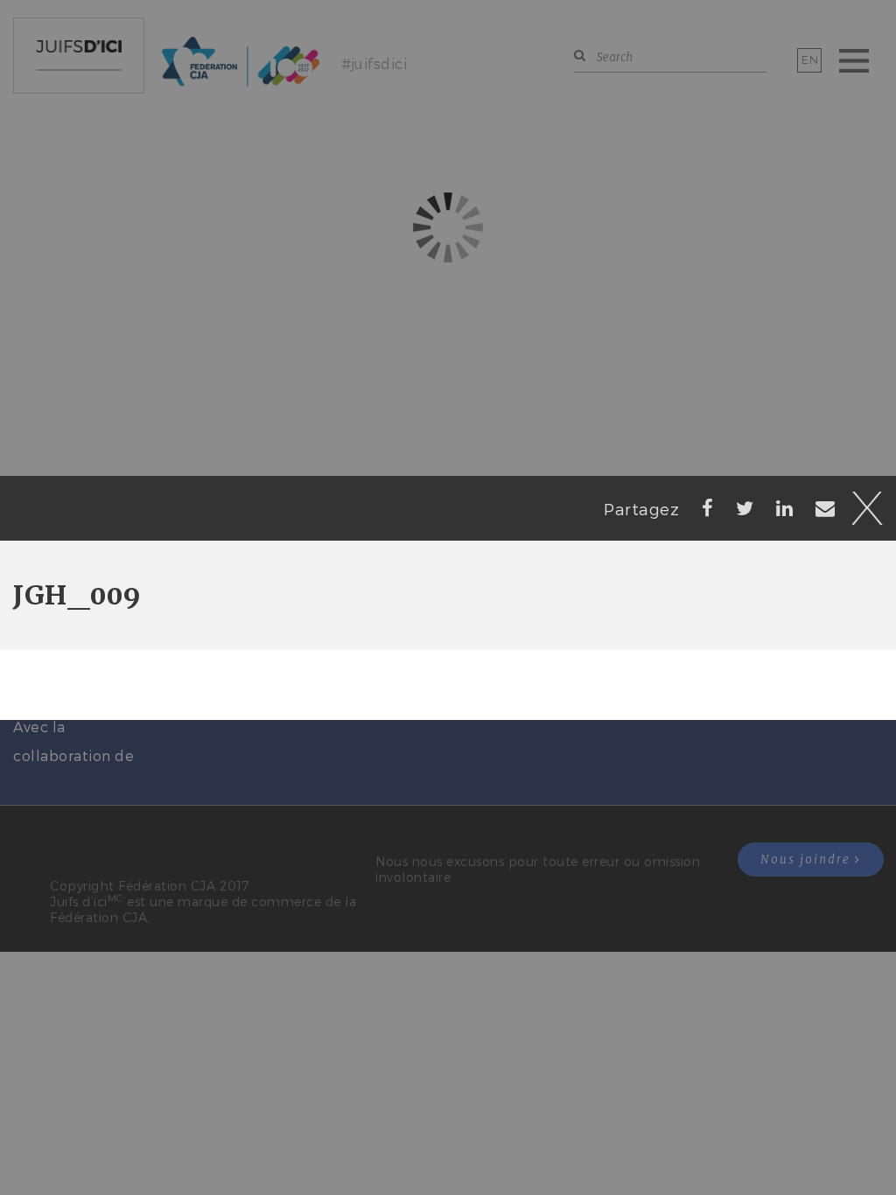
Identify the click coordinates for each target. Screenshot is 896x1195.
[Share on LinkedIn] (785, 507)
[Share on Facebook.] (708, 507)
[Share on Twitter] (745, 507)
